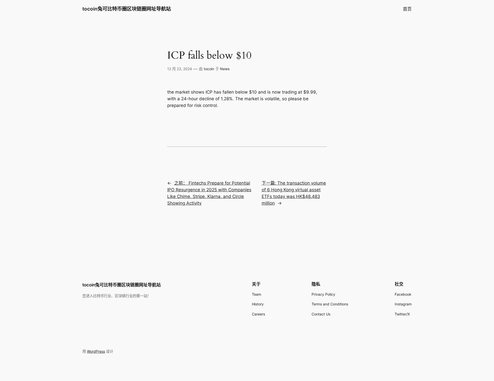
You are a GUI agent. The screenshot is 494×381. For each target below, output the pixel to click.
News (225, 69)
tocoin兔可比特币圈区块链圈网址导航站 (126, 9)
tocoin (209, 69)
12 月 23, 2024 (179, 69)
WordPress (96, 351)
